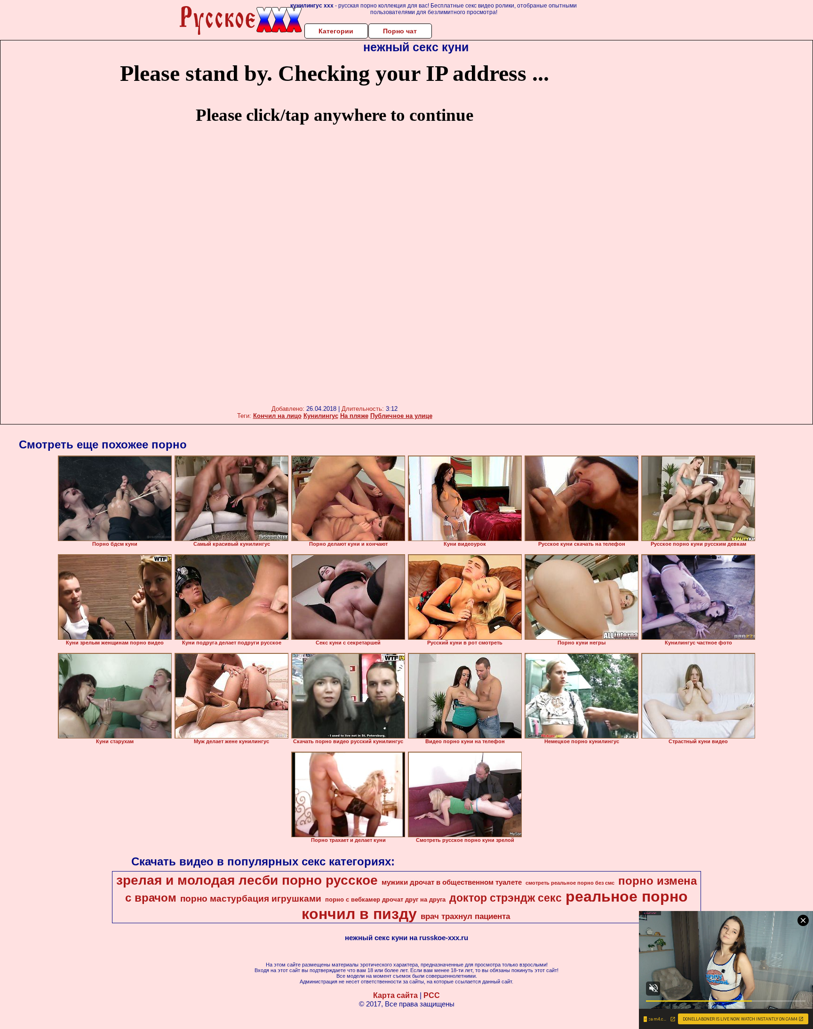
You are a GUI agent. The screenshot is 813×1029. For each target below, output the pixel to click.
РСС (431, 995)
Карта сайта (395, 995)
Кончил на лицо (277, 415)
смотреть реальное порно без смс (570, 883)
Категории (336, 31)
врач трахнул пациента (465, 916)
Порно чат (400, 31)
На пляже (354, 415)
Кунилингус (320, 415)
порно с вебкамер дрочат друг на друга (385, 899)
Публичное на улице (401, 415)
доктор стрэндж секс (505, 898)
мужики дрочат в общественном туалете (452, 882)
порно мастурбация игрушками (250, 898)
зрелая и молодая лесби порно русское (247, 880)
